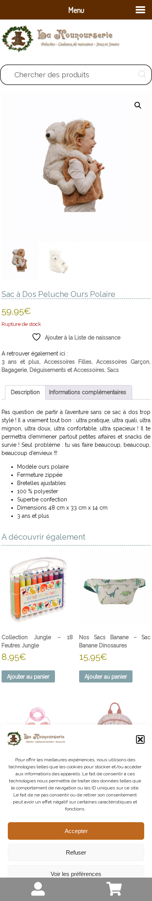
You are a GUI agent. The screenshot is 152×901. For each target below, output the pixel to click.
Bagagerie (14, 370)
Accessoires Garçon (122, 362)
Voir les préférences (76, 874)
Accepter (76, 831)
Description (25, 392)
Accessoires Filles (68, 362)
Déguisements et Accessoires (67, 370)
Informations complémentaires (87, 392)
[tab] (25, 392)
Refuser (76, 852)
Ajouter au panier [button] (28, 677)
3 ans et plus (20, 362)
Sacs (113, 370)
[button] (140, 739)
